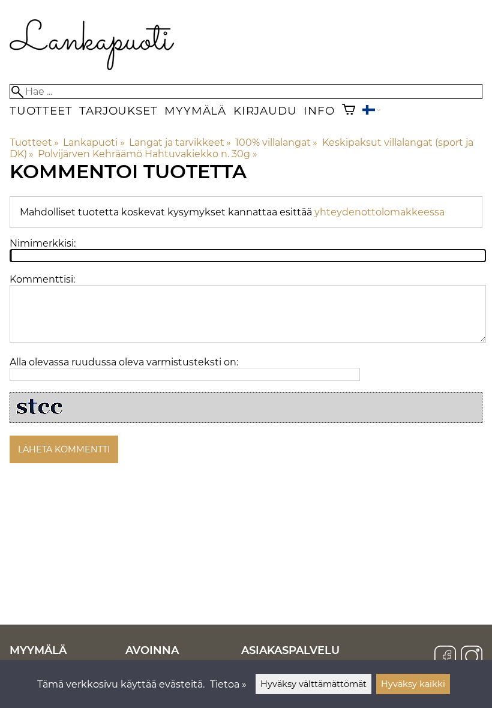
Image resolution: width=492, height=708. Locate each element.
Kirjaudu (264, 111)
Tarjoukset (118, 111)
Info (319, 111)
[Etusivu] (92, 67)
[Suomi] (371, 111)
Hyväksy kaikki (413, 684)
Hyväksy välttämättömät (313, 684)
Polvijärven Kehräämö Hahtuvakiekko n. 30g (147, 154)
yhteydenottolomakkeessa (379, 212)
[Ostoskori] (348, 111)
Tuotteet (41, 111)
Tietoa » (228, 684)
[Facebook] (445, 658)
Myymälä (195, 111)
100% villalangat (276, 142)
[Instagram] (471, 658)
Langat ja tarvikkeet (180, 142)
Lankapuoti (93, 142)
